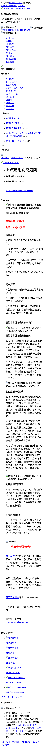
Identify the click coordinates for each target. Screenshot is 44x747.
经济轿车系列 (12, 82)
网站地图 (13, 6)
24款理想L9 (11, 643)
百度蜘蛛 (21, 6)
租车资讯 (10, 56)
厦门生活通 (11, 59)
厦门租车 (10, 38)
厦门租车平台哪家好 (14, 128)
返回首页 (5, 697)
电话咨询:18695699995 (23, 191)
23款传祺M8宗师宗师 (15, 692)
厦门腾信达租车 (15, 3)
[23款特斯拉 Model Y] (15, 678)
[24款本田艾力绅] (14, 668)
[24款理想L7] (12, 658)
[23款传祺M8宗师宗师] (16, 687)
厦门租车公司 (12, 728)
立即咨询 (10, 191)
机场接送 (10, 106)
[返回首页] (15, 9)
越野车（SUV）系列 (15, 88)
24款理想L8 (11, 653)
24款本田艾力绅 (13, 673)
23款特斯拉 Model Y (14, 683)
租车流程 (10, 47)
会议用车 (10, 109)
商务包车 (10, 103)
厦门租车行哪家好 (14, 123)
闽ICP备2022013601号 (27, 725)
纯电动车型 (11, 91)
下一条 (23, 697)
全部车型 (10, 79)
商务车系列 (11, 85)
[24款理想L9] (12, 638)
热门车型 (10, 44)
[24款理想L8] (12, 648)
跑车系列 (10, 97)
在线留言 (5, 6)
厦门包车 (10, 53)
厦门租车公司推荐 (14, 118)
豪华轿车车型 (12, 94)
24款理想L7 (11, 663)
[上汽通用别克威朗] (10, 163)
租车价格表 (11, 50)
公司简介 (10, 41)
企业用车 (10, 100)
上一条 (14, 697)
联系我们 (10, 62)
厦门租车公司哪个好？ (15, 141)
